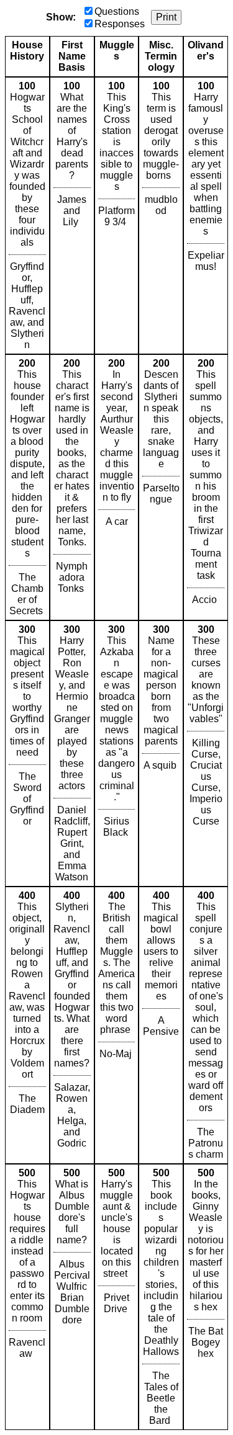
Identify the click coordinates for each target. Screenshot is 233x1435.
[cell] (27, 215)
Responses (119, 24)
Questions (116, 11)
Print (166, 17)
